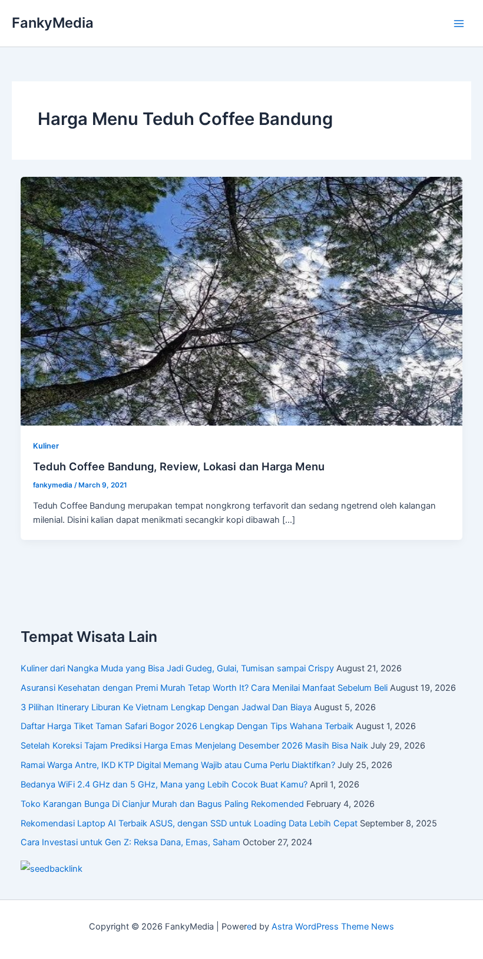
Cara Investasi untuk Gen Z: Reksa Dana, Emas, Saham (130, 842)
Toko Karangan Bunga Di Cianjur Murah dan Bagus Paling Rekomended (162, 804)
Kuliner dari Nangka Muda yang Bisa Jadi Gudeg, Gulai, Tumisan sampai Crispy (177, 668)
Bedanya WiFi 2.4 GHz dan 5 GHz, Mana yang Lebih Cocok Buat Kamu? (164, 784)
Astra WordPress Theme (320, 926)
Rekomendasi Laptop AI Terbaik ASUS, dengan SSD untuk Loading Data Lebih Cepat (189, 823)
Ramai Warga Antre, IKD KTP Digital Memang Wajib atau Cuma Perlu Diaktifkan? (178, 765)
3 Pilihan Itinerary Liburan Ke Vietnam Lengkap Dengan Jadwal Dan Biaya (166, 707)
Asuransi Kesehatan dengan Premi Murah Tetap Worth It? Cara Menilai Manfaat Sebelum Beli (204, 688)
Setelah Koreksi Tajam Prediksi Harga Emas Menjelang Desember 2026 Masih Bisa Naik (194, 745)
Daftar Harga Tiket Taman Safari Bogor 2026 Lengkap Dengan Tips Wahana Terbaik (187, 726)
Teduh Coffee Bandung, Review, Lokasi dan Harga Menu (179, 466)
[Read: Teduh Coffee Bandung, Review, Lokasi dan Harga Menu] (242, 300)
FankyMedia (53, 22)
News (382, 926)
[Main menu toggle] (458, 23)
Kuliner (46, 445)
